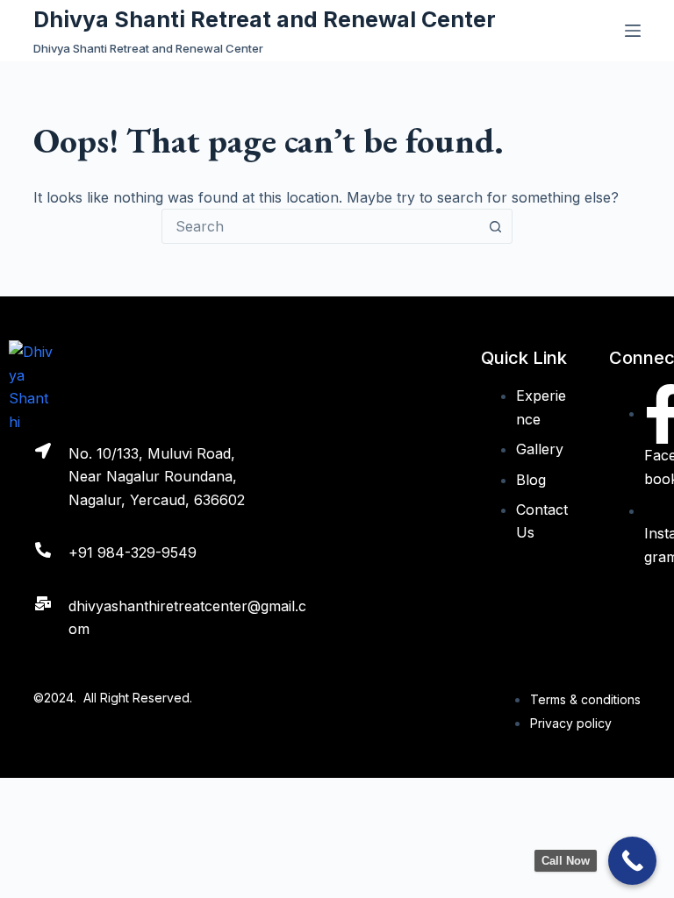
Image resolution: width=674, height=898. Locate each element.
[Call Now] (632, 861)
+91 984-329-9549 (132, 552)
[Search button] (495, 226)
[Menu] (633, 31)
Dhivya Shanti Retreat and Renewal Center (264, 19)
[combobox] (320, 226)
